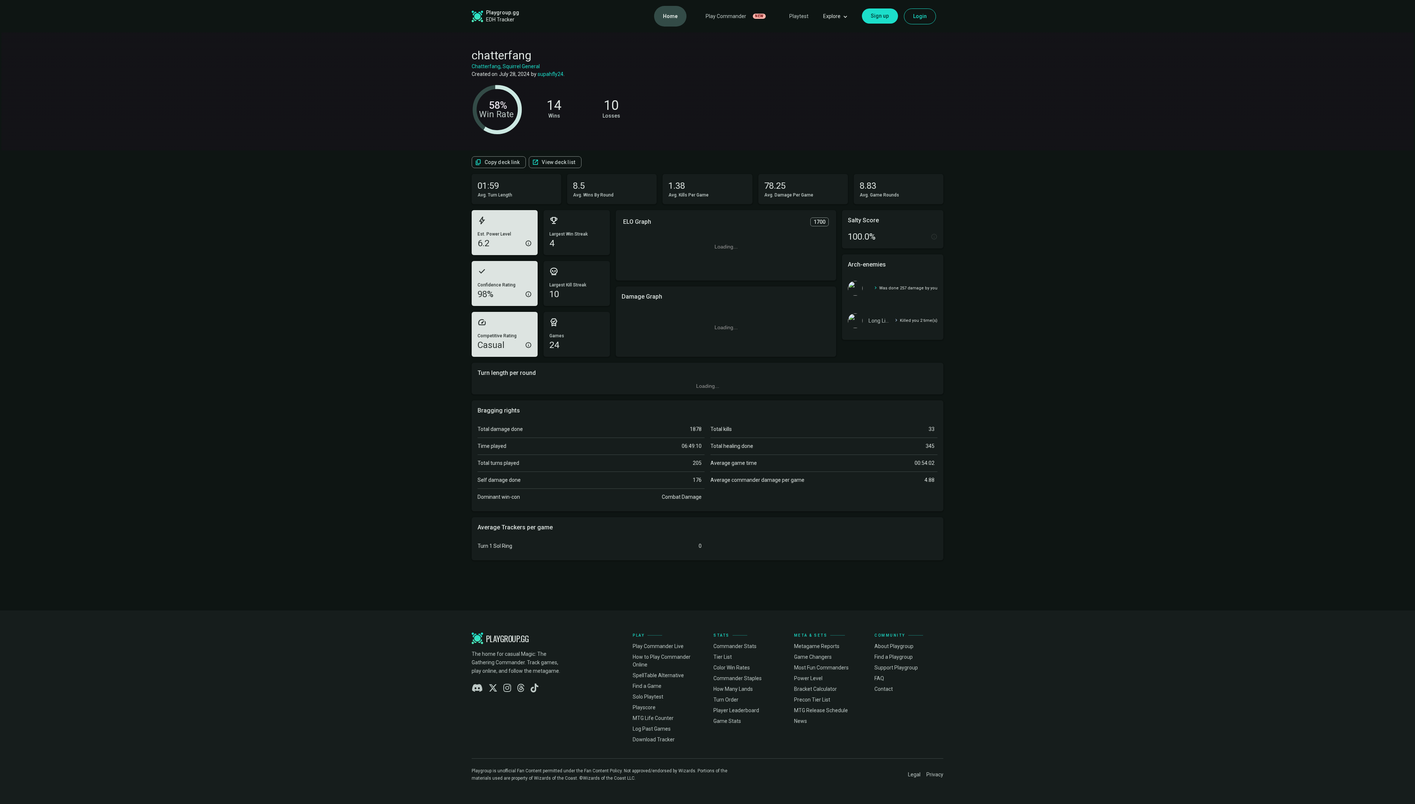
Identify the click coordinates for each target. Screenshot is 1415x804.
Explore (832, 16)
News (800, 721)
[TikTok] (534, 688)
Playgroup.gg (502, 12)
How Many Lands (733, 689)
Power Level (808, 678)
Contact (883, 689)
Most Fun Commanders (821, 668)
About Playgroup (893, 646)
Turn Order (725, 700)
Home (670, 16)
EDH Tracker (500, 19)
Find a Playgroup (893, 657)
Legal (914, 774)
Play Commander (735, 16)
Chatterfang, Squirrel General (506, 66)
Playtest (798, 16)
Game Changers (813, 657)
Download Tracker (654, 739)
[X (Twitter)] (493, 688)
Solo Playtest (648, 697)
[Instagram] (507, 688)
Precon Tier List (812, 700)
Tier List (722, 657)
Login (920, 16)
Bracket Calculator (815, 689)
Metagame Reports (816, 646)
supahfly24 (550, 74)
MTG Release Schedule (821, 710)
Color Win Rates (731, 668)
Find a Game (647, 686)
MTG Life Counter (653, 718)
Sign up (880, 16)
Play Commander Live (658, 646)
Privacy (934, 774)
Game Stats (727, 721)
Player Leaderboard (736, 710)
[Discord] (477, 688)
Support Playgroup (896, 668)
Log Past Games (652, 729)
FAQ (879, 678)
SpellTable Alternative (658, 675)
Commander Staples (737, 678)
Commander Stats (735, 646)
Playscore (644, 707)
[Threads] (521, 688)
